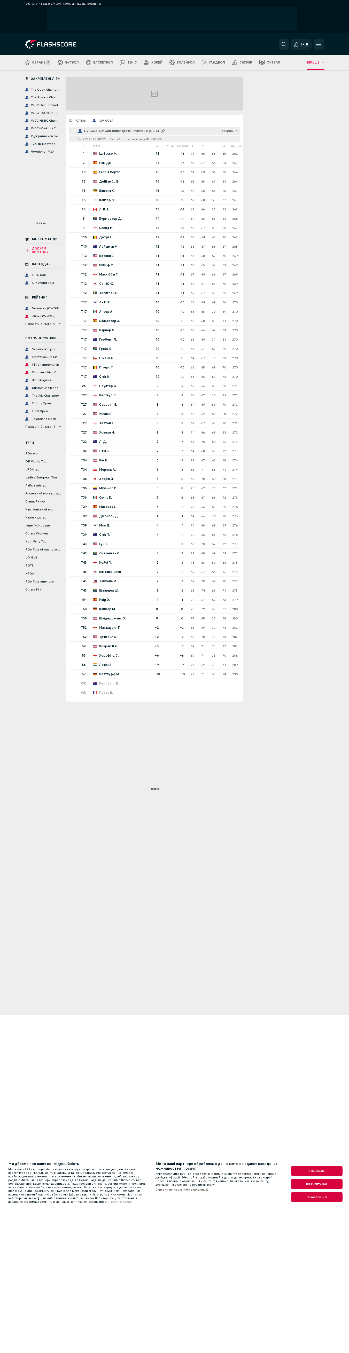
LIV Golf (106, 120)
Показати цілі (316, 1197)
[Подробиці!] (154, 153)
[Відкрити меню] (319, 44)
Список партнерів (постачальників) (182, 1189)
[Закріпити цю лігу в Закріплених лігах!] (163, 131)
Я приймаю (316, 1171)
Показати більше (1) (41, 426)
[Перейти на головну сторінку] (60, 44)
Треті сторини (121, 1201)
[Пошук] (284, 44)
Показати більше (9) (41, 324)
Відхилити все (317, 1184)
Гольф (80, 120)
